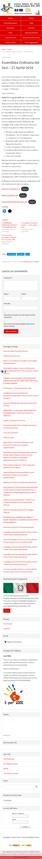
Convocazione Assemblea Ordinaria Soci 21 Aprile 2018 (9, 237)
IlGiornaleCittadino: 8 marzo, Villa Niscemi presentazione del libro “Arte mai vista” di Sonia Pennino (21, 370)
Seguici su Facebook (14, 642)
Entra (7, 611)
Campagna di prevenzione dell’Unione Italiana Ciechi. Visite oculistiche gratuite (20, 555)
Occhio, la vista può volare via (14, 420)
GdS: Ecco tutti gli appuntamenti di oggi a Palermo (18, 511)
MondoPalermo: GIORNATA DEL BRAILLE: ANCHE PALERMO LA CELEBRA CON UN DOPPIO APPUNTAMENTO (20, 519)
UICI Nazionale (8, 759)
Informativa (7, 624)
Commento (8, 278)
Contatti (31, 28)
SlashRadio (7, 800)
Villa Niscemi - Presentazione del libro (17, 388)
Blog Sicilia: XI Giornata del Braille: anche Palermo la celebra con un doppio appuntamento (18, 445)
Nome (6, 294)
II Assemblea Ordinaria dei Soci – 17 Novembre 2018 (29, 225)
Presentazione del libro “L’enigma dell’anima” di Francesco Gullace (20, 426)
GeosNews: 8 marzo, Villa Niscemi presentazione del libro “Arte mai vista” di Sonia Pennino (21, 395)
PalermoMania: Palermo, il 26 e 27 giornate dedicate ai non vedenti (19, 466)
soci (27, 254)
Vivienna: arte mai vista (11, 356)
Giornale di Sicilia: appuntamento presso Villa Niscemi (20, 404)
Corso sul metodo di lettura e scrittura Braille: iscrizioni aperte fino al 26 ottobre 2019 (20, 540)
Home (10, 18)
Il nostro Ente (10, 42)
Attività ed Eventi (31, 33)
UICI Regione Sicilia (10, 764)
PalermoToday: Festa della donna (15, 351)
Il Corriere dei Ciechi (10, 433)
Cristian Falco (28, 262)
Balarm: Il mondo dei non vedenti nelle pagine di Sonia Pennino (20, 362)
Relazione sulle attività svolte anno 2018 (14, 202)
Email (24, 294)
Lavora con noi (10, 37)
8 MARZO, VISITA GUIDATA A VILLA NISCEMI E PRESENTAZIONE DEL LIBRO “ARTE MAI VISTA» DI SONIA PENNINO (20, 380)
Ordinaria (21, 254)
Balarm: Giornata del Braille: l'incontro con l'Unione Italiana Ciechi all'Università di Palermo (19, 502)
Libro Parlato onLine (11, 773)
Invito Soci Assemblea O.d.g (11, 189)
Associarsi (10, 28)
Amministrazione (10, 23)
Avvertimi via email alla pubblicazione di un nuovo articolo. (19, 325)
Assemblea (11, 254)
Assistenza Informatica (31, 37)
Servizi (31, 18)
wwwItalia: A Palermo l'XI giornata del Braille (20, 482)
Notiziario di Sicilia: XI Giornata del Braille (18, 527)
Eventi (9, 49)
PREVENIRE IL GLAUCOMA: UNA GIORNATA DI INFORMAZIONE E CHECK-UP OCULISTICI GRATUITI (20, 413)
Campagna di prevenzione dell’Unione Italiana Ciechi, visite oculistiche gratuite (20, 533)
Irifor (10, 33)
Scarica (24, 189)
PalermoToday (8, 437)
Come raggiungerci (31, 42)
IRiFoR (5, 768)
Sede (31, 23)
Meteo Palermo (6, 735)
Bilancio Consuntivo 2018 (10, 195)
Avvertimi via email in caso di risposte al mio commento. (19, 316)
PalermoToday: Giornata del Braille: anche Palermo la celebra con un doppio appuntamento (18, 475)
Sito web (7, 304)
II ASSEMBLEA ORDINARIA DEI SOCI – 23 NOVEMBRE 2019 (10, 225)
